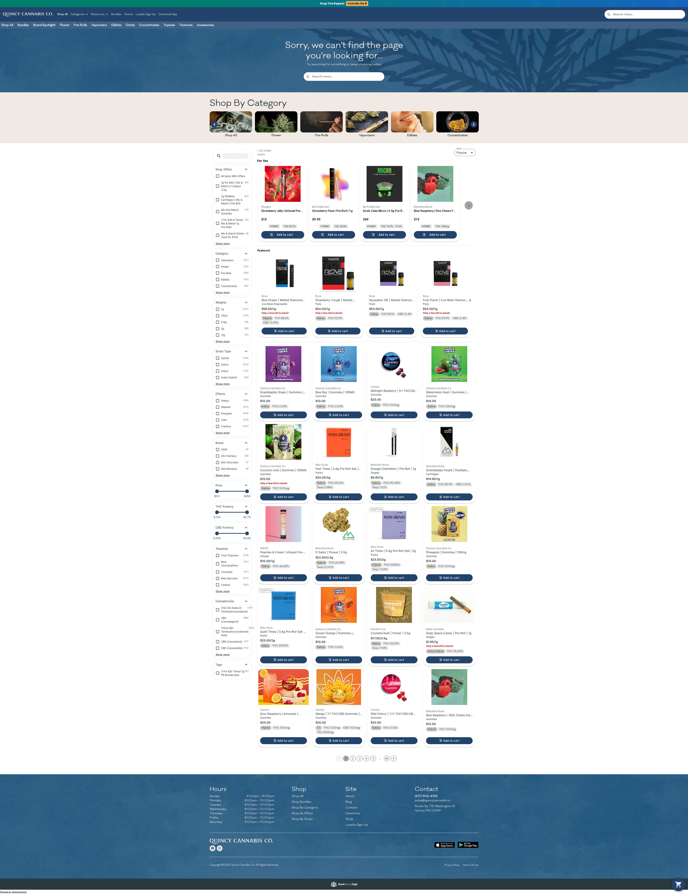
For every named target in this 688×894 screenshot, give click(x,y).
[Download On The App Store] (444, 845)
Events (128, 14)
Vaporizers (367, 135)
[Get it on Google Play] (468, 845)
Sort (459, 148)
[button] (219, 156)
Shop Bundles (301, 802)
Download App (168, 14)
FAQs (349, 819)
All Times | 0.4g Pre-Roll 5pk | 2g (393, 551)
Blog (348, 802)
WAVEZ (264, 548)
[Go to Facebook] (212, 848)
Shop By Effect (302, 813)
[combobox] (647, 14)
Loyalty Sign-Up (146, 14)
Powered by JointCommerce (13, 892)
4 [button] (366, 758)
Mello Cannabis (435, 629)
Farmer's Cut (378, 629)
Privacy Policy (452, 865)
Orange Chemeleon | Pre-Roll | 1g (393, 468)
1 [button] (346, 758)
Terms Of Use (470, 865)
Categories (78, 14)
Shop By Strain (302, 819)
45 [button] (386, 758)
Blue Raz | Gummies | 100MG (335, 392)
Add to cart (286, 331)
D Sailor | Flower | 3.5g (331, 552)
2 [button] (352, 758)
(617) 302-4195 (426, 796)
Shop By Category (305, 808)
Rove (264, 296)
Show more (223, 243)
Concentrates (458, 135)
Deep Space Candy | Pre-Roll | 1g (448, 633)
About (349, 796)
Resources (98, 14)
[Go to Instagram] (220, 848)
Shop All (62, 14)
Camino (375, 386)
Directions (352, 813)
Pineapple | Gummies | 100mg (446, 552)
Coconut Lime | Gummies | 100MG (283, 470)
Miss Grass (322, 464)
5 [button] (373, 758)
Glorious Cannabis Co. (273, 388)
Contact (351, 808)
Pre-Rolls (321, 135)
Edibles (412, 135)
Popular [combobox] (462, 152)
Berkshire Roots (380, 464)
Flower (276, 135)
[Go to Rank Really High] (344, 884)
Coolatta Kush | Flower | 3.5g (390, 633)
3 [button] (359, 758)
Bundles (116, 14)
